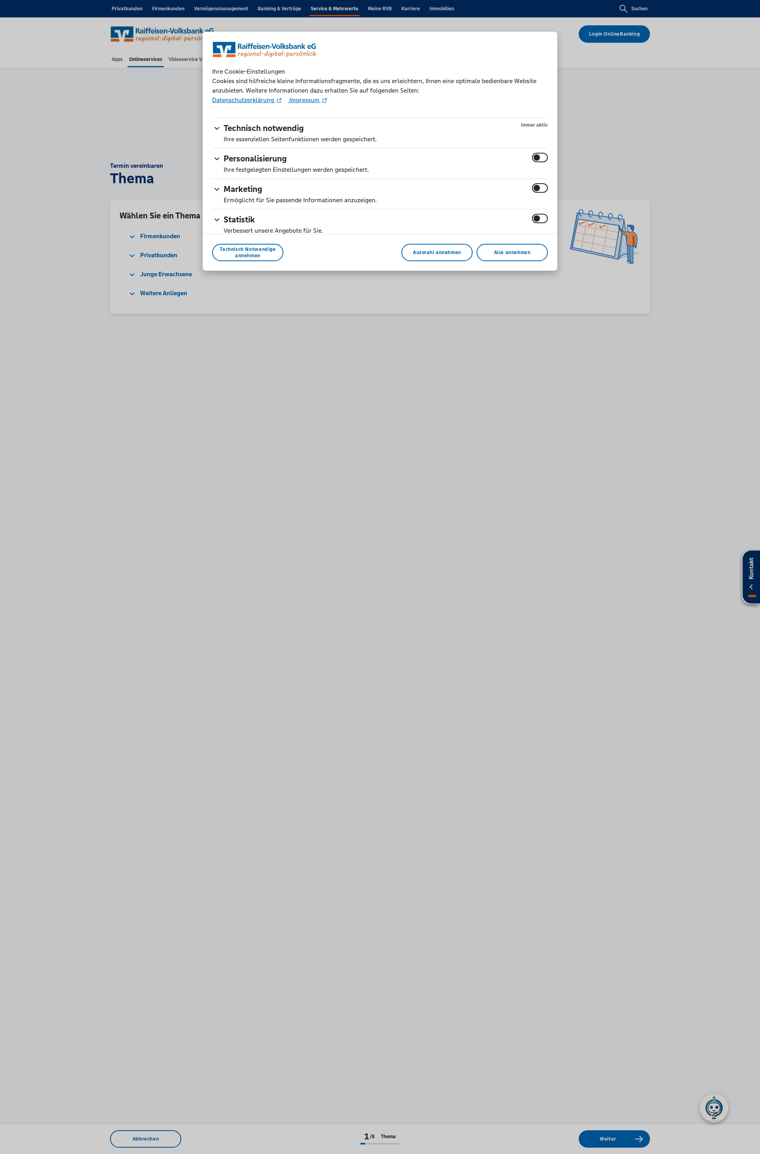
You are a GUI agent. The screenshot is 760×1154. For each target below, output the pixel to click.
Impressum (304, 100)
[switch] (540, 157)
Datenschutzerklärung (244, 100)
